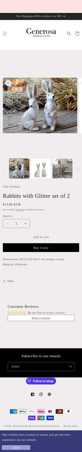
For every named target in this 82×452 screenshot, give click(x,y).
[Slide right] (78, 169)
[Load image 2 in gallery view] (41, 169)
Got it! (16, 447)
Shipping (20, 210)
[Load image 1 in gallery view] (19, 169)
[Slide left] (4, 169)
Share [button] (10, 281)
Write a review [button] (41, 317)
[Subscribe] (70, 366)
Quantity (8, 215)
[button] (5, 33)
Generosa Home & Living (26, 426)
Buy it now (41, 247)
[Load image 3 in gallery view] (62, 169)
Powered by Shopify (49, 426)
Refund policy (71, 426)
